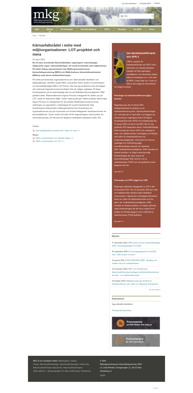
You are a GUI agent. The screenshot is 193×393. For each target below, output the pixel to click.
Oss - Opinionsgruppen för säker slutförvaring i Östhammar (66, 371)
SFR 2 (107, 29)
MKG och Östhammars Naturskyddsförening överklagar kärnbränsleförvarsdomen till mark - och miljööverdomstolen (135, 272)
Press (151, 29)
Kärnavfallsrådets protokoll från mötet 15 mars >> (58, 131)
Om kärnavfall (67, 29)
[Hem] (46, 16)
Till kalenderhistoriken (121, 310)
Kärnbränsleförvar (88, 29)
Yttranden (122, 29)
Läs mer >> (119, 172)
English (157, 3)
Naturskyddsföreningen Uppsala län (47, 368)
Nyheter (49, 29)
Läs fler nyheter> (155, 289)
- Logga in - (156, 388)
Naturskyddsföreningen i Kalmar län (74, 364)
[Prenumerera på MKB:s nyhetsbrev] (136, 340)
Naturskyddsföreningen (49, 364)
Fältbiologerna (63, 361)
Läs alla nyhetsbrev (129, 4)
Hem (37, 29)
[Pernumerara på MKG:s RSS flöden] (136, 323)
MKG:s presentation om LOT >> (50, 141)
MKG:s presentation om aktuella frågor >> (54, 138)
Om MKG (137, 29)
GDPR (102, 375)
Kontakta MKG (145, 4)
